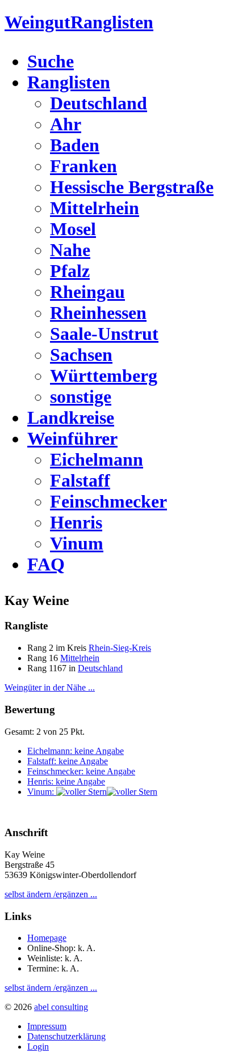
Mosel (73, 229)
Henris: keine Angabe (66, 781)
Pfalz (70, 271)
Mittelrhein (94, 208)
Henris (76, 522)
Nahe (70, 250)
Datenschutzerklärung (66, 1036)
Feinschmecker (108, 501)
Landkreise (70, 417)
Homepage (46, 938)
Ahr (65, 124)
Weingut (79, 22)
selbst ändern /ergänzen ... (51, 894)
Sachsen (81, 354)
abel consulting (61, 1007)
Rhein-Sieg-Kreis (120, 648)
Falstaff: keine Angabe (67, 761)
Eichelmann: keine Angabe (75, 751)
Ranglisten (68, 82)
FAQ (46, 564)
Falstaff (80, 480)
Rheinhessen (98, 312)
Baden (74, 145)
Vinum (76, 543)
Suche (50, 61)
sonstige (80, 396)
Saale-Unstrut (104, 333)
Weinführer (72, 438)
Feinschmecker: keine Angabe (81, 771)
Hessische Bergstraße (132, 187)
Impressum (46, 1026)
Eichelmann (96, 459)
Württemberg (103, 375)
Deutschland (98, 103)
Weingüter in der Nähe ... (50, 687)
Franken (83, 166)
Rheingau (87, 292)
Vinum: (41, 791)
